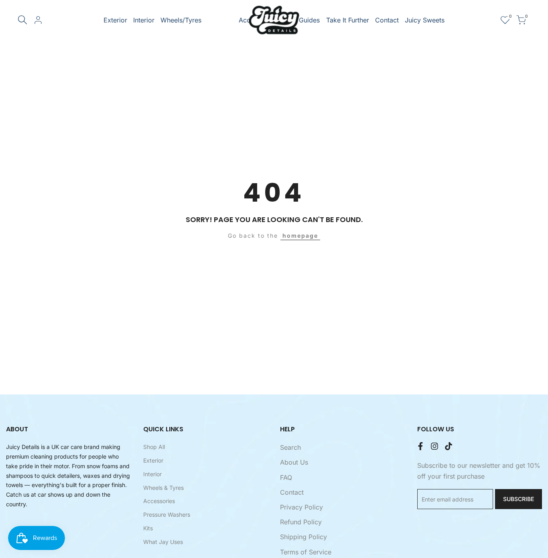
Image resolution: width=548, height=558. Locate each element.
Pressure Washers (166, 514)
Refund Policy (301, 522)
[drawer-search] (22, 19)
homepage (300, 235)
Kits (148, 528)
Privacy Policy (301, 507)
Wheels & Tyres (163, 487)
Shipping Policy (303, 537)
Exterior (153, 460)
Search (290, 447)
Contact (292, 492)
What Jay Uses (163, 541)
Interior (152, 474)
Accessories (159, 500)
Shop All (154, 446)
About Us (294, 462)
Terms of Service (305, 552)
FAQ (286, 477)
